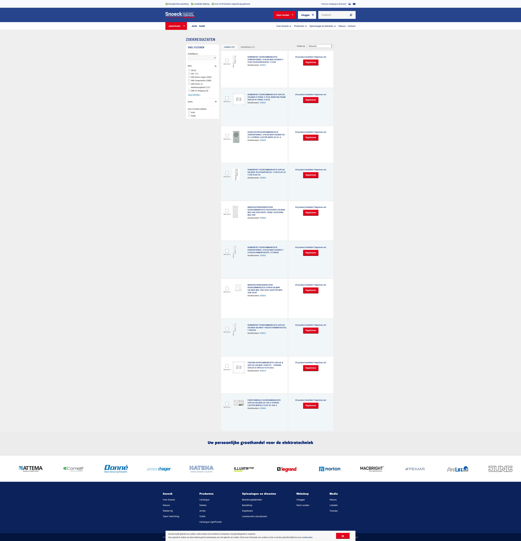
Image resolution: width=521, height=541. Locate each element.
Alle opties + (194, 94)
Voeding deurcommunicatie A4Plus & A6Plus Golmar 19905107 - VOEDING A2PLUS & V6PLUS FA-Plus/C (265, 365)
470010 (263, 333)
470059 (263, 218)
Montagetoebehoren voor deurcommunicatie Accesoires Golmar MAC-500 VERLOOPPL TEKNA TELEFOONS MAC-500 (266, 211)
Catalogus (204, 499)
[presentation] (229, 47)
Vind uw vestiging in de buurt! (333, 4)
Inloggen (305, 15)
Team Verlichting (171, 516)
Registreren (311, 62)
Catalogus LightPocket (210, 521)
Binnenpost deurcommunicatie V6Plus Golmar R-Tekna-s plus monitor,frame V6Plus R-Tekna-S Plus (267, 97)
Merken (203, 505)
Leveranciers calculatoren (254, 516)
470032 (263, 102)
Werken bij (168, 510)
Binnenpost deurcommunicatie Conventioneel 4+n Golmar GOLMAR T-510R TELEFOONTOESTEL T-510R (266, 59)
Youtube (334, 510)
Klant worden (283, 15)
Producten (299, 26)
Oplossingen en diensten (321, 26)
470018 (263, 370)
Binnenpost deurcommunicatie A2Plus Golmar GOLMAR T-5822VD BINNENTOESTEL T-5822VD (267, 327)
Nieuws (342, 26)
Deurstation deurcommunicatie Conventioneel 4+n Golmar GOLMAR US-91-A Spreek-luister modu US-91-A (266, 134)
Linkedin (334, 505)
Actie (194, 26)
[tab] (229, 46)
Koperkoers (247, 510)
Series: (190, 101)
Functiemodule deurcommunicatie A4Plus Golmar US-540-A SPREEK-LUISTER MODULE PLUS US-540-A (264, 402)
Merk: (190, 66)
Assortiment (174, 26)
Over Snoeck (283, 26)
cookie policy (307, 537)
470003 (263, 255)
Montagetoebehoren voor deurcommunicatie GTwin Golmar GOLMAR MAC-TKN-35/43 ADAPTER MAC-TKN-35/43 (265, 289)
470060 (263, 408)
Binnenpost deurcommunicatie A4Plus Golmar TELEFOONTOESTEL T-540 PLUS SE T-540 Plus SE (267, 172)
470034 (263, 295)
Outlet (202, 26)
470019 (263, 65)
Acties (202, 510)
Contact (352, 26)
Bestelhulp (247, 505)
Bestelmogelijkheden (252, 499)
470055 (263, 177)
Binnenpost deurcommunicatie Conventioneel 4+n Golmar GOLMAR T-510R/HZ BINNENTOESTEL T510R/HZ (266, 250)
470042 (263, 140)
